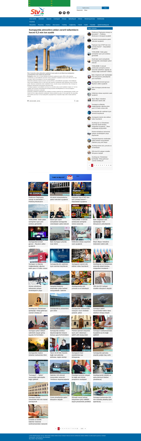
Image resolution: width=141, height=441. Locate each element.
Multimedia (100, 19)
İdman (80, 19)
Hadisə (48, 25)
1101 (82, 428)
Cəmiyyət (57, 19)
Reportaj (40, 25)
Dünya (64, 19)
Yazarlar (92, 25)
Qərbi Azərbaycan (103, 25)
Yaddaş (64, 25)
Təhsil (80, 25)
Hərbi (86, 25)
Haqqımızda (80, 10)
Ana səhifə (32, 19)
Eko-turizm (56, 25)
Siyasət (49, 19)
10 (110, 165)
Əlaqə (85, 10)
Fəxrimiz (32, 21)
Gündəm (41, 19)
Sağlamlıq (72, 25)
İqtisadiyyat (72, 19)
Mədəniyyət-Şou (90, 19)
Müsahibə (32, 25)
